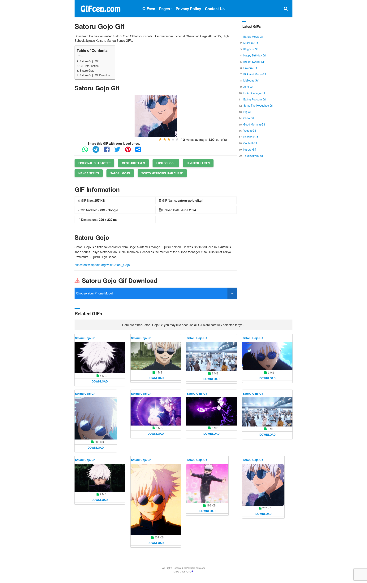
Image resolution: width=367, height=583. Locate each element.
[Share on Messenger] (140, 151)
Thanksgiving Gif (253, 155)
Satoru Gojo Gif (89, 61)
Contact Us (215, 8)
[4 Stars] (173, 139)
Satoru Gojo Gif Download (95, 75)
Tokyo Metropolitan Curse (162, 173)
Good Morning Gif (254, 124)
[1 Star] (160, 139)
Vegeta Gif (249, 130)
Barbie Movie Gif (253, 36)
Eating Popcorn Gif (254, 99)
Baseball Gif (250, 137)
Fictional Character (94, 163)
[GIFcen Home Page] (100, 8)
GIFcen (148, 8)
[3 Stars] (169, 139)
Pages (164, 8)
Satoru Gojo (87, 70)
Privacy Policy (188, 8)
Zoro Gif (248, 87)
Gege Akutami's (133, 163)
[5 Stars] (177, 139)
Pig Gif (247, 112)
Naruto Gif (249, 149)
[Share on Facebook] (108, 151)
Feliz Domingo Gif (254, 93)
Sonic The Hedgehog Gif (258, 105)
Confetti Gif (250, 143)
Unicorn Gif (250, 68)
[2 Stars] (164, 139)
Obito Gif (248, 118)
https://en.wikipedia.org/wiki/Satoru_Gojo (102, 265)
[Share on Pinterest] (130, 151)
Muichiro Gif (250, 43)
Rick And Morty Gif (254, 74)
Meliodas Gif (250, 80)
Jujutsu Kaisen (198, 163)
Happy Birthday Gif (254, 55)
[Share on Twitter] (119, 151)
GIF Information (89, 66)
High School (165, 163)
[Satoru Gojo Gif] (156, 115)
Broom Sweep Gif (254, 62)
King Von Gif (250, 49)
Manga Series (88, 173)
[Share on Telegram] (98, 151)
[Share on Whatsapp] (87, 151)
